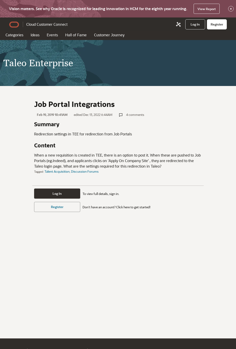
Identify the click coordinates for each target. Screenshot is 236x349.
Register (57, 207)
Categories (14, 34)
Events (52, 34)
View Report (207, 9)
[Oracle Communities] (178, 24)
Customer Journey (109, 34)
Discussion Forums (85, 171)
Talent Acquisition (57, 171)
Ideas (35, 34)
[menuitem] (195, 24)
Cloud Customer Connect (47, 24)
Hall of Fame (76, 34)
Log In (57, 193)
